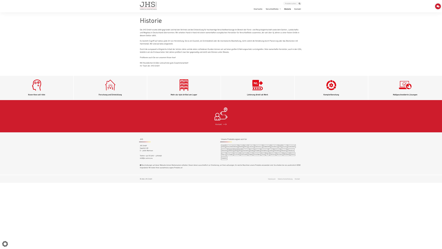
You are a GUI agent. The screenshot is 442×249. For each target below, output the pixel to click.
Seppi (250, 154)
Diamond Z (258, 146)
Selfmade (244, 154)
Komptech (264, 150)
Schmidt (237, 154)
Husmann (246, 150)
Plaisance (291, 150)
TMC (267, 154)
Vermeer (279, 154)
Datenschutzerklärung (285, 179)
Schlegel (230, 154)
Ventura (272, 154)
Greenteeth (291, 146)
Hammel (224, 150)
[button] (5, 244)
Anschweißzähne (231, 146)
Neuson (283, 150)
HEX (240, 150)
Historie (287, 9)
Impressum (272, 179)
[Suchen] (299, 3)
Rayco (223, 154)
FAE (280, 146)
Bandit (241, 146)
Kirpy (251, 150)
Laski (271, 150)
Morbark (277, 150)
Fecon (285, 146)
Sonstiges (257, 154)
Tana (263, 154)
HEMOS (230, 150)
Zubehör (224, 158)
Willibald (286, 154)
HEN (235, 150)
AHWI (223, 146)
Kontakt (297, 9)
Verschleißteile (272, 9)
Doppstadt (266, 146)
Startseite (258, 9)
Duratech (274, 146)
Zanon (293, 154)
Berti (245, 146)
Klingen (257, 150)
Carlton (251, 146)
